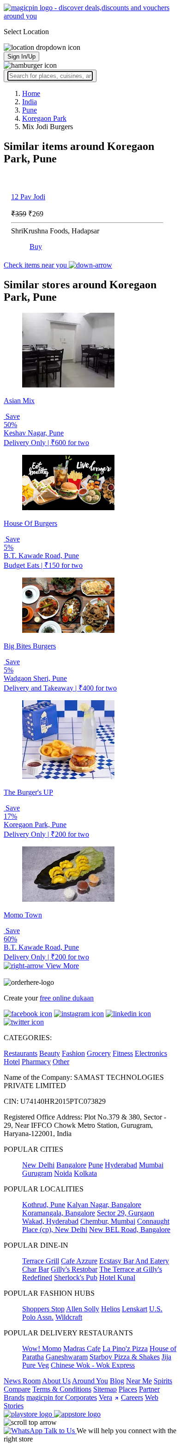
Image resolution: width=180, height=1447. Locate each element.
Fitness (123, 1053)
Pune (95, 1165)
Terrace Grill (40, 1261)
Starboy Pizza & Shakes (125, 1357)
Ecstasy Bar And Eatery (134, 1261)
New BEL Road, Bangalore (129, 1229)
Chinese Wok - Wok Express (93, 1365)
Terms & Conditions (61, 1389)
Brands (14, 1397)
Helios (110, 1309)
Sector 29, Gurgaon (125, 1213)
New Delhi (38, 1165)
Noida (63, 1173)
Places (128, 1389)
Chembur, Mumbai (107, 1221)
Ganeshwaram (67, 1357)
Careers (132, 1397)
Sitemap (105, 1389)
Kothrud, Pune (43, 1205)
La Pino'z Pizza (125, 1348)
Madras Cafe (82, 1348)
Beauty (49, 1053)
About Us (56, 1381)
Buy (36, 246)
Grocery (99, 1053)
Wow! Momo (41, 1348)
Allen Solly (82, 1309)
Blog (117, 1381)
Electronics (151, 1053)
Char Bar (35, 1269)
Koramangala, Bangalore (58, 1213)
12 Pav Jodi (28, 197)
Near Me (139, 1381)
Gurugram (37, 1173)
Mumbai (151, 1165)
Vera (105, 1397)
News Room (22, 1381)
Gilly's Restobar (74, 1269)
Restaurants (20, 1053)
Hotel (12, 1062)
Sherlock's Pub (75, 1277)
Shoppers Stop (43, 1309)
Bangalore (71, 1165)
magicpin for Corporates (61, 1397)
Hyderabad (121, 1165)
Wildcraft (68, 1317)
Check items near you (36, 265)
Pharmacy (36, 1062)
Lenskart (134, 1309)
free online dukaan (67, 998)
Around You (90, 1381)
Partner (149, 1389)
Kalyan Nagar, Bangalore (104, 1205)
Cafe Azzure (79, 1261)
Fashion (73, 1053)
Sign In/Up (21, 56)
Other (61, 1062)
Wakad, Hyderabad (50, 1221)
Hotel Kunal (117, 1277)
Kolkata (85, 1173)
